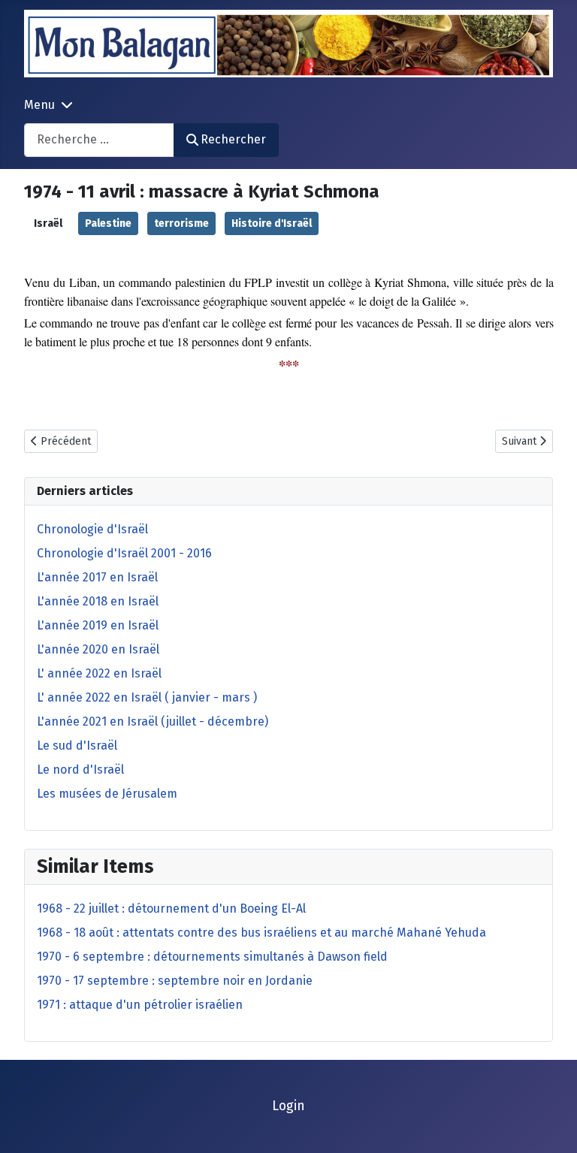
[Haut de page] (550, 1125)
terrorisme (181, 223)
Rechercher (233, 139)
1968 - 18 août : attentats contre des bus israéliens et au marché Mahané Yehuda (261, 932)
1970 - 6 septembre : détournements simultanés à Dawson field (212, 956)
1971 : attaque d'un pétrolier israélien (140, 1005)
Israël (48, 223)
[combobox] (99, 140)
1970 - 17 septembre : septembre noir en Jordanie (175, 980)
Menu (39, 105)
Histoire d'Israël (271, 223)
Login (288, 1106)
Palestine (108, 223)
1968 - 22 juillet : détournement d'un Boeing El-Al (171, 908)
